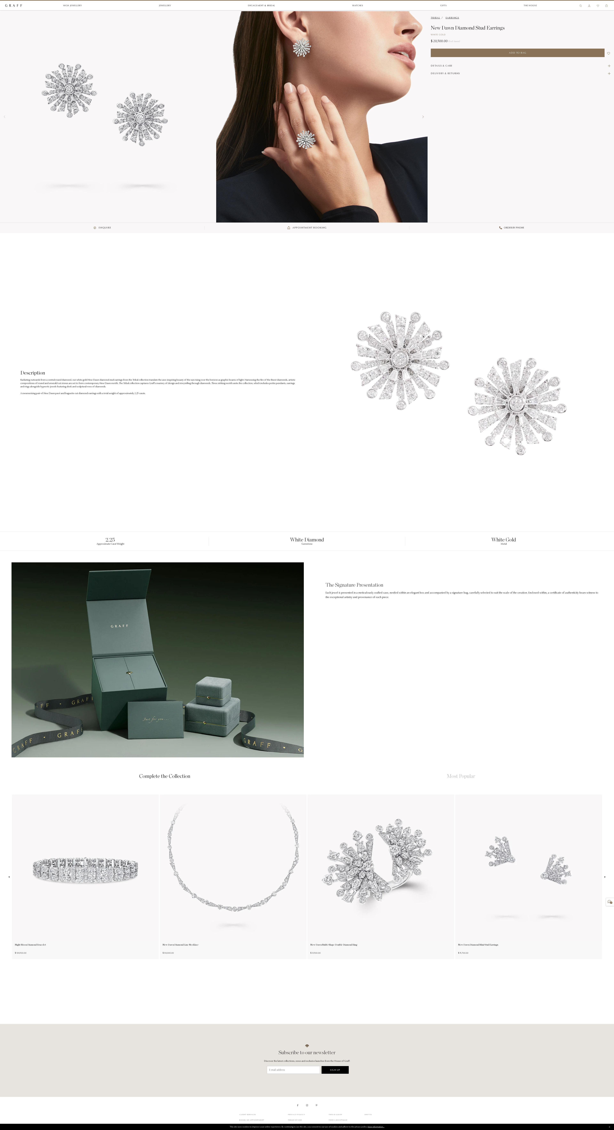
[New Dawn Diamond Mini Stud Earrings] (528, 868)
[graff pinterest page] (316, 1105)
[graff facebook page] (297, 1105)
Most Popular (461, 776)
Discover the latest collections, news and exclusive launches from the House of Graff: (307, 1061)
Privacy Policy (296, 1115)
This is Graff (335, 1115)
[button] (4, 117)
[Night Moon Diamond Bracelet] (85, 868)
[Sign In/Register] (589, 6)
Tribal (435, 18)
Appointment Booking (309, 228)
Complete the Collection (164, 776)
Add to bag (517, 53)
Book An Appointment (251, 1120)
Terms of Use (295, 1120)
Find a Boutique (338, 1120)
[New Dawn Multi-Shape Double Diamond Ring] (380, 868)
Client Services (247, 1115)
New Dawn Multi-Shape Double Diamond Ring (333, 944)
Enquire (104, 228)
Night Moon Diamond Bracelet (30, 944)
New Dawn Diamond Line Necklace (181, 944)
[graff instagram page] (307, 1105)
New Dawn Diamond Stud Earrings (468, 28)
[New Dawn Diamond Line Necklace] (233, 868)
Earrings (452, 18)
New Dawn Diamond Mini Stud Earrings (478, 944)
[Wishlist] (598, 6)
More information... (376, 1127)
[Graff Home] (13, 6)
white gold (438, 35)
